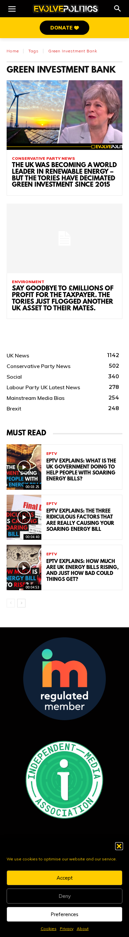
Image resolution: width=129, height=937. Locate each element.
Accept (65, 878)
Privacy (66, 928)
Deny (65, 896)
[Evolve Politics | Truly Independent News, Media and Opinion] (66, 8)
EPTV (51, 454)
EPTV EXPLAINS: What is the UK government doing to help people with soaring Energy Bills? (81, 470)
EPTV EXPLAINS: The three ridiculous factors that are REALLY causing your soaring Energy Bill (80, 520)
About (83, 928)
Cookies (49, 928)
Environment (28, 282)
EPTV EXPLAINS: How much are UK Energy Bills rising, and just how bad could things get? (82, 571)
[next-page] (21, 603)
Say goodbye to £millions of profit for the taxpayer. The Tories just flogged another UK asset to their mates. (62, 298)
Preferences (64, 914)
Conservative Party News (43, 158)
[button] (119, 846)
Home (13, 50)
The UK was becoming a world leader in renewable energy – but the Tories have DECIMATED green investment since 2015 (64, 175)
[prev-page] (11, 603)
